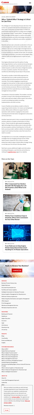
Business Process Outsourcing (9, 283)
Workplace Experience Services (9, 307)
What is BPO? (5, 349)
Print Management (6, 303)
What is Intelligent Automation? (9, 371)
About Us (4, 378)
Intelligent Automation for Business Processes (13, 292)
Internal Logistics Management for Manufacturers (14, 294)
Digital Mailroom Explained (8, 351)
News (3, 384)
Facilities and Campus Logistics (9, 289)
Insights (3, 342)
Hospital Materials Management (9, 362)
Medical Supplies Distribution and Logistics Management (15, 298)
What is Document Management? (10, 356)
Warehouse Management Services (10, 305)
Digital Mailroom (6, 285)
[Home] (9, 3)
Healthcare (4, 316)
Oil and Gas (4, 329)
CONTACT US (17, 270)
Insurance (4, 320)
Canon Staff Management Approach (10, 380)
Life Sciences (5, 325)
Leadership (4, 382)
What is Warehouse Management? (10, 354)
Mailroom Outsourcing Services (9, 296)
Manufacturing (5, 327)
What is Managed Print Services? (10, 358)
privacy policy (16, 397)
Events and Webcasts (7, 340)
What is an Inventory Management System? (12, 360)
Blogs (3, 336)
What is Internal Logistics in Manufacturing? (12, 367)
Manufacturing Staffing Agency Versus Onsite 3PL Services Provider (16, 365)
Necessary (8, 405)
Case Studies (5, 338)
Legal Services (12, 152)
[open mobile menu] (30, 2)
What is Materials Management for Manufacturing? (14, 369)
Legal (3, 323)
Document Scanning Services (9, 287)
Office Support (5, 301)
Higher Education (6, 318)
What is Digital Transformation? (9, 353)
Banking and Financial (7, 314)
